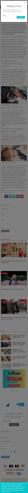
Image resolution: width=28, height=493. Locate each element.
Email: (4, 15)
